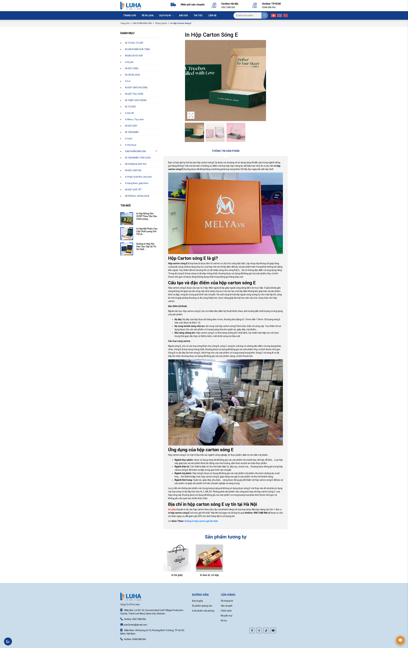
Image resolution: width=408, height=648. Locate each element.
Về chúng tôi (227, 601)
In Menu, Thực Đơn (134, 119)
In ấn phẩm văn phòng (203, 610)
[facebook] (252, 630)
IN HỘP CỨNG (131, 68)
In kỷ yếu (129, 62)
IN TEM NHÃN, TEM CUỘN (137, 157)
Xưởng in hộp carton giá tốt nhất (201, 521)
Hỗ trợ (224, 620)
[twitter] (259, 630)
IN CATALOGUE (132, 75)
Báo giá (183, 15)
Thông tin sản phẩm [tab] (225, 150)
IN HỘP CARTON (133, 170)
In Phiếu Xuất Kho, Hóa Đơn (138, 177)
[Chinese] (285, 15)
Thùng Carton (161, 23)
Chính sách (226, 610)
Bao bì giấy (197, 601)
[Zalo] (13, 641)
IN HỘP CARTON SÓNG (136, 87)
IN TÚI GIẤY (130, 106)
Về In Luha (147, 15)
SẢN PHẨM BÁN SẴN (142, 23)
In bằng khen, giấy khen (136, 183)
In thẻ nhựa (130, 145)
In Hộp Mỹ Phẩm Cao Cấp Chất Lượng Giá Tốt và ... (146, 231)
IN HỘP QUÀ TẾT (133, 189)
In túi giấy (177, 575)
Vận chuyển (226, 605)
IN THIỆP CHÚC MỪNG (136, 100)
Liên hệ (212, 15)
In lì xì (127, 81)
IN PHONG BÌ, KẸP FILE (136, 164)
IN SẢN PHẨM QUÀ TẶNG (137, 49)
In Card (128, 138)
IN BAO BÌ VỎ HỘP (134, 55)
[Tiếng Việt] (273, 15)
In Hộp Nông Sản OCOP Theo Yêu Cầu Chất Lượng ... (146, 216)
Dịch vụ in (165, 15)
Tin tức (198, 15)
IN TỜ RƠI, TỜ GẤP (134, 43)
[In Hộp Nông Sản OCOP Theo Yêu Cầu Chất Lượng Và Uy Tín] (126, 218)
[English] (279, 15)
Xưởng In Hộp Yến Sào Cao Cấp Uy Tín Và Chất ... (146, 246)
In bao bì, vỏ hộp (209, 575)
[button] (263, 80)
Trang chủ (129, 15)
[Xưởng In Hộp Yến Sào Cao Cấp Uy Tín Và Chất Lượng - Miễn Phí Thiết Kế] (126, 249)
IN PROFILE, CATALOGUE (137, 196)
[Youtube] (273, 630)
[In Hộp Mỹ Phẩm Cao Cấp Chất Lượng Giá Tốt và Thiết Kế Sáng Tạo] (126, 233)
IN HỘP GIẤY (131, 126)
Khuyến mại (226, 615)
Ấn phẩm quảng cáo (202, 605)
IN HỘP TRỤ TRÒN (134, 94)
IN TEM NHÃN (131, 132)
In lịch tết (129, 113)
